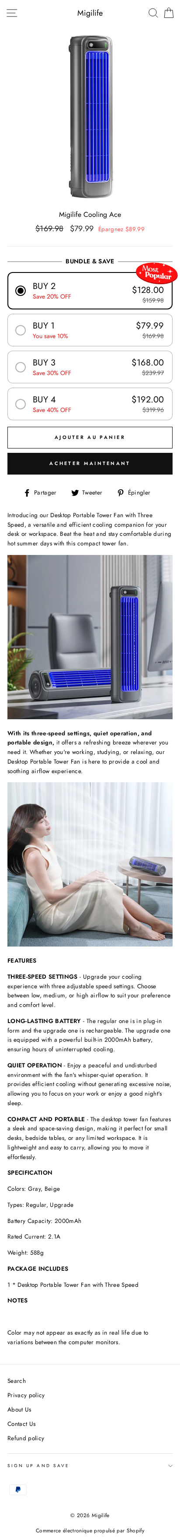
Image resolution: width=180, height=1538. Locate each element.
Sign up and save (38, 1465)
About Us (19, 1409)
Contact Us (21, 1423)
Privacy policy (26, 1395)
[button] (90, 290)
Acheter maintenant (89, 463)
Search (16, 1380)
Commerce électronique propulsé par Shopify (90, 1531)
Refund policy (25, 1438)
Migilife (90, 13)
